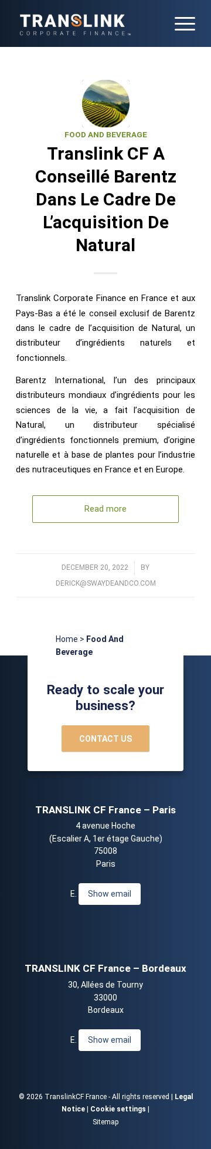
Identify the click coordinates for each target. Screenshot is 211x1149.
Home (67, 639)
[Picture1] (106, 103)
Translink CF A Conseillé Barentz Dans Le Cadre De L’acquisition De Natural (105, 199)
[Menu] (179, 23)
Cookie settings (118, 1109)
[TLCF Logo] (87, 23)
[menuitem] (179, 23)
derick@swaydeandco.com (106, 583)
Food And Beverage (105, 134)
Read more (105, 508)
